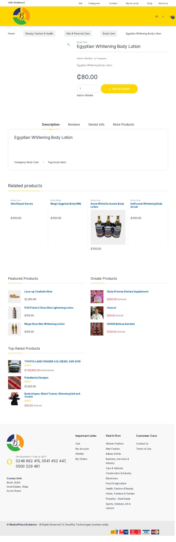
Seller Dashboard (16, 2)
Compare (101, 58)
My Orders (81, 458)
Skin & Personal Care (78, 33)
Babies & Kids (113, 453)
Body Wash (56, 200)
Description (50, 124)
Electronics (112, 478)
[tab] (50, 126)
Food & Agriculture (116, 483)
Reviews (74, 124)
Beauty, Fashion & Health (39, 33)
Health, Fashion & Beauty (120, 488)
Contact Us (142, 443)
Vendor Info (96, 124)
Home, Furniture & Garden (120, 493)
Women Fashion (115, 443)
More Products (123, 124)
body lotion (59, 162)
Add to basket (120, 88)
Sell (80, 3)
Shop (149, 3)
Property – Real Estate (118, 498)
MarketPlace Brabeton (23, 524)
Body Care (109, 33)
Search (157, 16)
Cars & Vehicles (114, 468)
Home (11, 33)
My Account (132, 3)
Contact (113, 3)
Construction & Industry (118, 473)
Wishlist (79, 453)
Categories (94, 3)
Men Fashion (113, 448)
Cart (77, 443)
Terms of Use (143, 448)
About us (163, 3)
